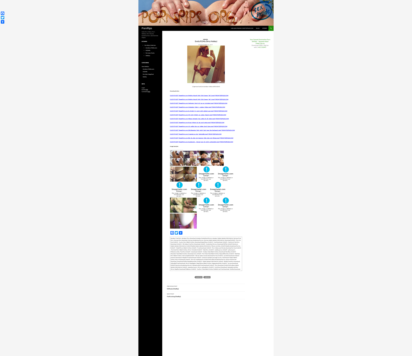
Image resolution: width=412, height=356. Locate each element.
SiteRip (145, 77)
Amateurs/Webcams (151, 48)
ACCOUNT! (262, 47)
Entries (145, 89)
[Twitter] (2, 17)
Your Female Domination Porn (260, 39)
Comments (146, 91)
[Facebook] (2, 13)
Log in (143, 88)
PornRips (147, 28)
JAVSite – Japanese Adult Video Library (260, 42)
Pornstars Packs (150, 53)
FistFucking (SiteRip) (174, 295)
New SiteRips (145, 66)
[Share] (2, 22)
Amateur (199, 277)
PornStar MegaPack (148, 74)
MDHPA (205, 39)
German (207, 277)
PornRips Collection (150, 45)
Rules (258, 28)
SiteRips (264, 28)
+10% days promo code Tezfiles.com (242, 28)
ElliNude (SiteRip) (173, 287)
